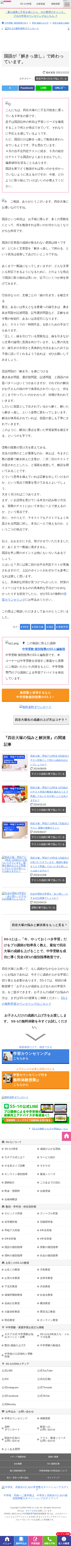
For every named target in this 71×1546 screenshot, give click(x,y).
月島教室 (45, 1269)
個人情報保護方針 (18, 1471)
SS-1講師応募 (53, 1464)
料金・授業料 (12, 1190)
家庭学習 (63, 627)
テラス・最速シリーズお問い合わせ (53, 1439)
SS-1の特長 (25, 4)
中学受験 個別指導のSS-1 (16, 23)
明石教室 (10, 1320)
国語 (50, 627)
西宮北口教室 (47, 1311)
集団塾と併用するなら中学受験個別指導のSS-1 (34, 695)
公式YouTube (45, 1370)
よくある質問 (12, 1449)
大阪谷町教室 (12, 1311)
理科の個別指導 (13, 1255)
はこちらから (32, 1055)
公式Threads (44, 1387)
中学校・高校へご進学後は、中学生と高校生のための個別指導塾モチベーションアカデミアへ (35, 1497)
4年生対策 (46, 1238)
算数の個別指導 (49, 1247)
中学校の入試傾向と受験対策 (19, 1355)
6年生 (26, 627)
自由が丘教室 (12, 1303)
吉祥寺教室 (46, 1278)
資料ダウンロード (12, 1428)
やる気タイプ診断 (15, 1165)
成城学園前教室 (13, 1294)
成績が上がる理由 (50, 1148)
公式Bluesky (9, 1404)
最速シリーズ (47, 1174)
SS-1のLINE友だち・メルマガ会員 (54, 1335)
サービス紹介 (47, 1157)
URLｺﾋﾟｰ (60, 87)
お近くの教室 (12, 1269)
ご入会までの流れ (50, 1182)
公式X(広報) (44, 1378)
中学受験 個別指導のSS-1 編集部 (43, 649)
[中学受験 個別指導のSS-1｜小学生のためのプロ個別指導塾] (6, 2)
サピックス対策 (13, 1213)
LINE (43, 87)
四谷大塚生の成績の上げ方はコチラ (39, 719)
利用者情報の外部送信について (53, 1471)
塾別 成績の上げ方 (40, 23)
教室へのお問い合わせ (47, 1428)
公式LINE (7, 1370)
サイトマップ (53, 1477)
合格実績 (40, 4)
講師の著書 (53, 1457)
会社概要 (18, 1464)
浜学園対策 (11, 1221)
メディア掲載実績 (18, 1457)
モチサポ (45, 1165)
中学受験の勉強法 (50, 1345)
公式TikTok (43, 1395)
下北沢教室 (11, 1286)
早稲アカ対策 (12, 1230)
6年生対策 (46, 1230)
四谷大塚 (38, 627)
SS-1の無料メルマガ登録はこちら (50, 1128)
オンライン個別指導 (16, 1174)
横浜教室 (45, 1303)
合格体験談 (11, 1199)
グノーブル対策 (49, 1213)
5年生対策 (10, 1238)
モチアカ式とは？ (15, 1157)
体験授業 (55, 4)
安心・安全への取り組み (18, 1477)
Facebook (27, 87)
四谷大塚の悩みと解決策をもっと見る (38, 925)
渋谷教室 (45, 1286)
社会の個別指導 (49, 1255)
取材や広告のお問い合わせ (12, 1439)
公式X (5, 1378)
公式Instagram (10, 1387)
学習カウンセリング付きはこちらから (30, 1079)
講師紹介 (10, 1182)
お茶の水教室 (12, 1278)
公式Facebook (10, 1395)
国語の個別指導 (13, 1247)
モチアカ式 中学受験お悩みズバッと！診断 (19, 1335)
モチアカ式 (31, 1511)
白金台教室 (46, 1294)
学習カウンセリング (16, 1418)
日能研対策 (46, 1221)
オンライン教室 (49, 1320)
